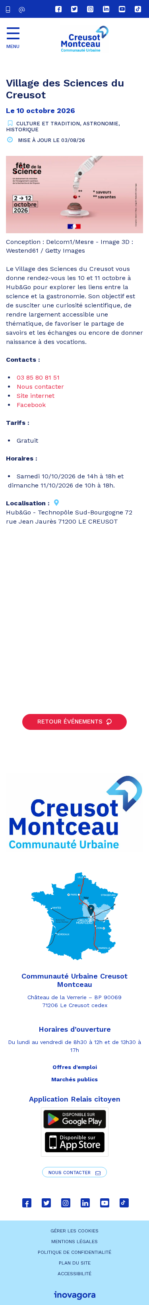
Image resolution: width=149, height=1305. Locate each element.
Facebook (31, 405)
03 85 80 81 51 (38, 377)
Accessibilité (74, 1273)
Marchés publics (74, 1079)
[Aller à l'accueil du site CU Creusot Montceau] (84, 39)
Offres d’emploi (74, 1067)
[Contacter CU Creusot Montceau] (23, 10)
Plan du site (75, 1263)
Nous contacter (40, 386)
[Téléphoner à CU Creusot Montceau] (9, 9)
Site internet (35, 395)
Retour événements (70, 721)
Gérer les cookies (74, 1231)
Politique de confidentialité (74, 1252)
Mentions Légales (74, 1241)
